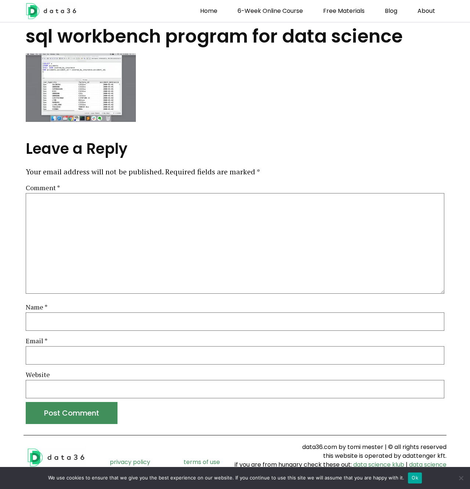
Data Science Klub (378, 464)
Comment (43, 188)
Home (208, 11)
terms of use (202, 462)
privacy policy (130, 462)
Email (37, 341)
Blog (391, 11)
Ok (415, 478)
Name (37, 307)
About (426, 11)
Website (38, 375)
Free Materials (344, 11)
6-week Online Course (270, 11)
